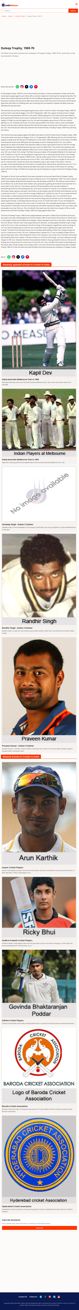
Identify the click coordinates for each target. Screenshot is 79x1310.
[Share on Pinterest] (36, 86)
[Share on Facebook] (31, 86)
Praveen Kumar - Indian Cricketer (18, 745)
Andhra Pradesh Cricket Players (17, 940)
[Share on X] (26, 86)
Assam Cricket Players (12, 867)
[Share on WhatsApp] (17, 86)
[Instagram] (58, 1296)
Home (4, 16)
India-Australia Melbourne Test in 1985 (20, 379)
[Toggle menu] (76, 4)
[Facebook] (40, 1296)
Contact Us (23, 1297)
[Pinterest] (49, 1296)
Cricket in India (20, 16)
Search (73, 11)
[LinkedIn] (54, 1296)
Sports (10, 16)
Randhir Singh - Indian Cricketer (17, 628)
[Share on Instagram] (22, 86)
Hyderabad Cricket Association (16, 1206)
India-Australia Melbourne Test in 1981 (20, 459)
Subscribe (39, 1228)
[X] (45, 1296)
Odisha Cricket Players (13, 1020)
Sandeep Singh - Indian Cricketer (17, 524)
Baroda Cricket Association (15, 1106)
